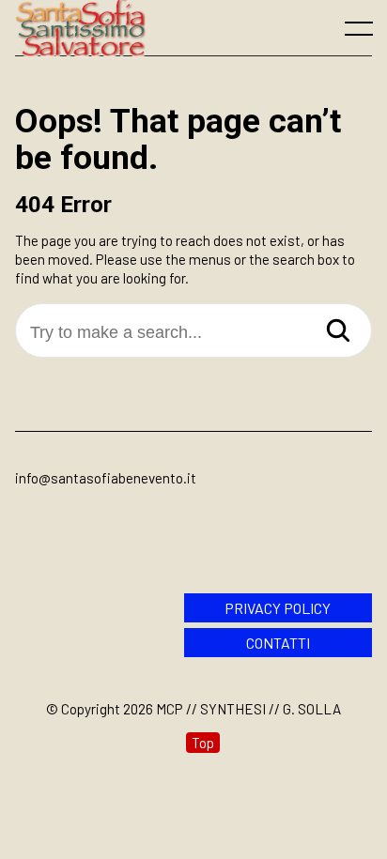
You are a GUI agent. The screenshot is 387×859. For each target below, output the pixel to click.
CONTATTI (278, 643)
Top (203, 742)
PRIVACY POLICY (277, 608)
